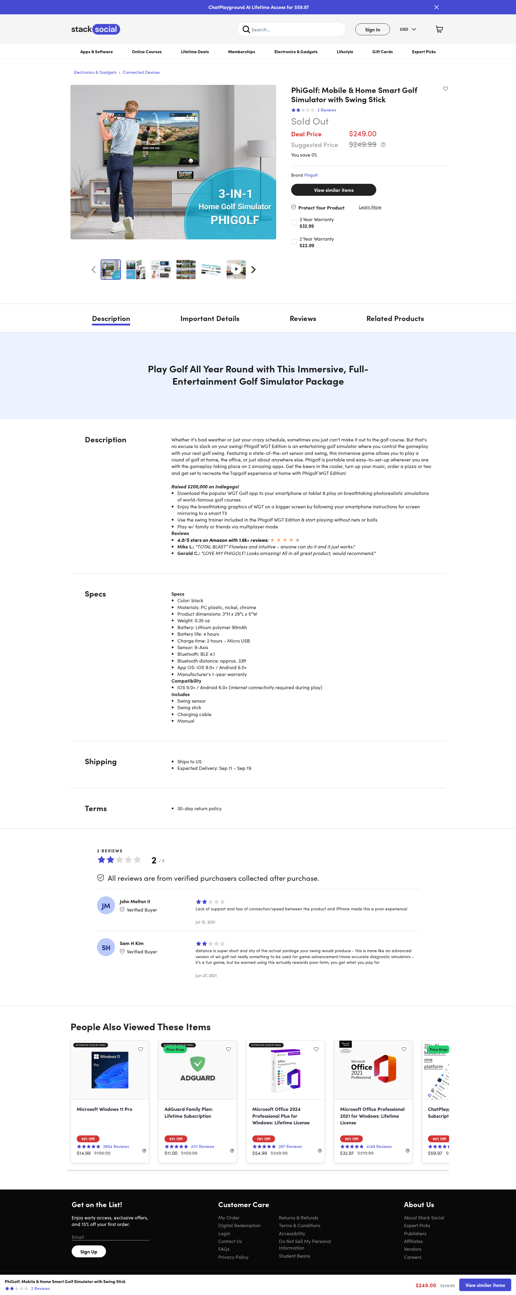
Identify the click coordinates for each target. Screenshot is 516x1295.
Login (224, 1233)
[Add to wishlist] (445, 88)
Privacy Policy (233, 1256)
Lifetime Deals (195, 51)
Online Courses (147, 51)
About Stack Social (424, 1217)
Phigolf (311, 175)
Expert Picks (424, 51)
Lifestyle (345, 51)
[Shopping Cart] (439, 29)
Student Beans (294, 1255)
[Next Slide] (253, 270)
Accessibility (292, 1233)
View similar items (334, 189)
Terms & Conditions (299, 1225)
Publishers (415, 1233)
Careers (412, 1256)
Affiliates (413, 1241)
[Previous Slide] (93, 270)
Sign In (372, 29)
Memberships (241, 51)
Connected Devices (141, 72)
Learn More (370, 207)
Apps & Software (96, 51)
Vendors (412, 1248)
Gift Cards (382, 51)
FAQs (224, 1248)
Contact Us (230, 1241)
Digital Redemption (239, 1225)
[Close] (436, 7)
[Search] (246, 29)
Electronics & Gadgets (296, 51)
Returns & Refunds (298, 1217)
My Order (228, 1217)
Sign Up (88, 1251)
